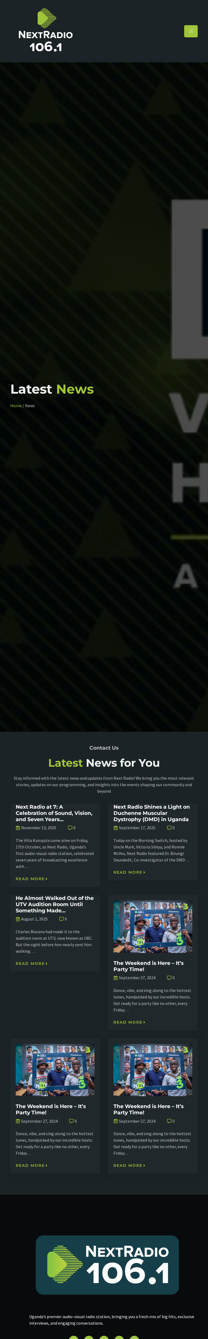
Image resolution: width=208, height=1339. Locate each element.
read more (30, 879)
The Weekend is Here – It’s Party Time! (148, 966)
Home (16, 405)
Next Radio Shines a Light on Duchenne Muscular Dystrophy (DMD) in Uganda (151, 813)
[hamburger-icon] (191, 31)
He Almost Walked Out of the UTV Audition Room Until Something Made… (55, 904)
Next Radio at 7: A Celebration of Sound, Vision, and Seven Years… (54, 813)
